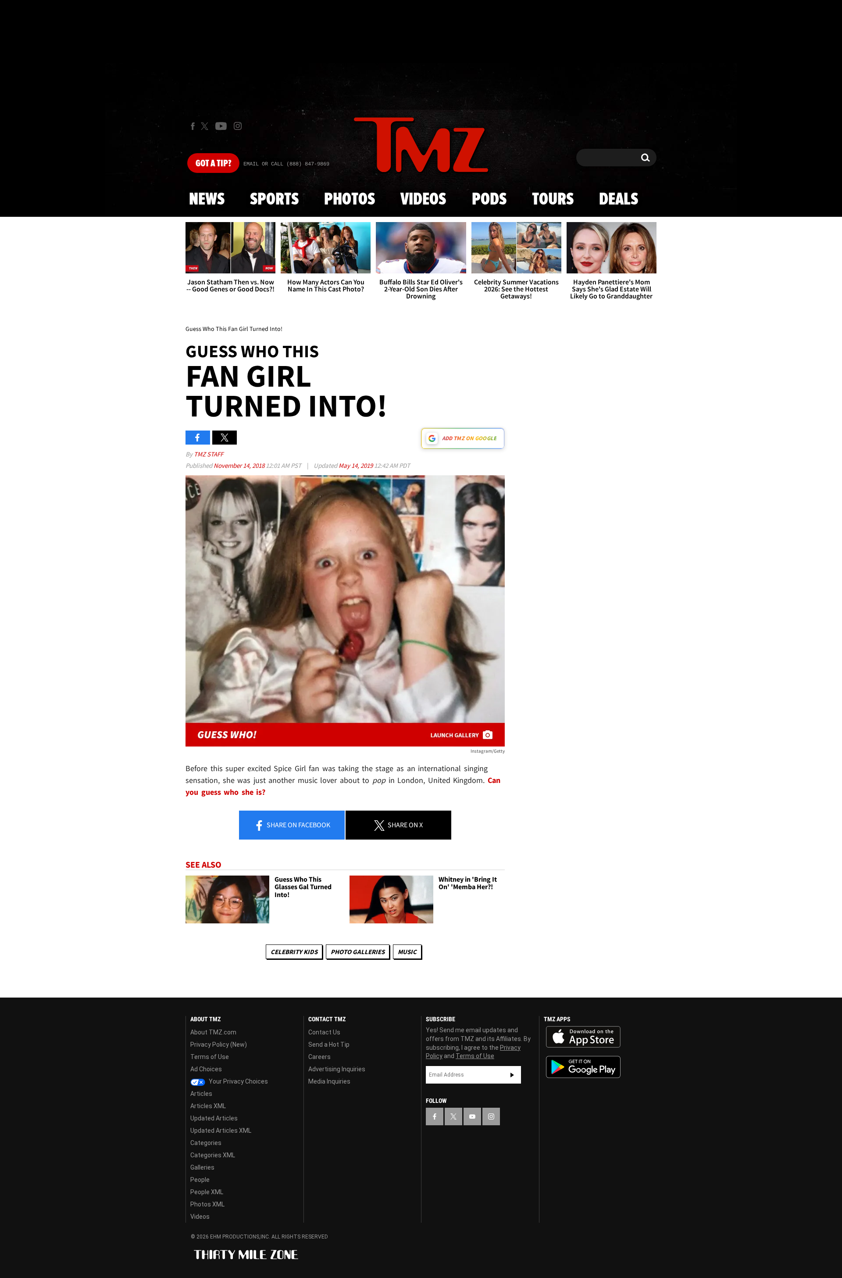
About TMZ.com (213, 1032)
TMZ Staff (208, 454)
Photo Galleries (358, 952)
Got (213, 163)
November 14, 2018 (240, 465)
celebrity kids (294, 952)
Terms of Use (209, 1056)
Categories (205, 1142)
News (207, 199)
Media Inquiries (329, 1081)
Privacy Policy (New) (218, 1044)
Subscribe (512, 1075)
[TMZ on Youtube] (221, 126)
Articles (201, 1093)
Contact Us (324, 1032)
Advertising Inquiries (336, 1069)
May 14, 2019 (356, 465)
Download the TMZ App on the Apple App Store (583, 1037)
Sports (274, 199)
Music (407, 952)
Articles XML (208, 1105)
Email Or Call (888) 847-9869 (286, 164)
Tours (553, 199)
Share (297, 824)
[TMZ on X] (206, 126)
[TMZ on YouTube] (472, 1116)
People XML (206, 1191)
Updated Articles (214, 1118)
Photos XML (207, 1204)
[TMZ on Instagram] (237, 126)
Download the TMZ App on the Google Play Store (583, 1067)
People (200, 1179)
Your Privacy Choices (237, 1081)
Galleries (202, 1167)
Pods (489, 199)
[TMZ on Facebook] (193, 126)
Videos (423, 199)
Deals (618, 199)
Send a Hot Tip (329, 1044)
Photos (349, 199)
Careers (319, 1056)
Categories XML (212, 1155)
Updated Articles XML (220, 1130)
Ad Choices (206, 1069)
